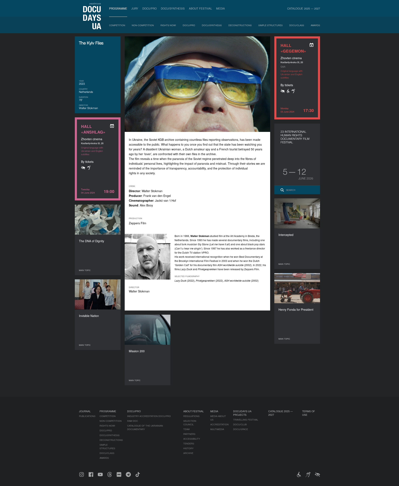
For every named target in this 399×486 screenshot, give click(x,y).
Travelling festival (245, 419)
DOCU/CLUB (240, 424)
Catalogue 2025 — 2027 (303, 8)
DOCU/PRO (149, 8)
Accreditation (219, 424)
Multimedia (217, 429)
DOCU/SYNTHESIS (173, 8)
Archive (188, 453)
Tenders (188, 443)
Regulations (191, 416)
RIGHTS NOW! (168, 25)
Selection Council (189, 422)
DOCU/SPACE (240, 429)
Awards (315, 25)
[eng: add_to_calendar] (311, 44)
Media (220, 8)
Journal (85, 411)
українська (95, 3)
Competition (117, 25)
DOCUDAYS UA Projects (242, 412)
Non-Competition (143, 25)
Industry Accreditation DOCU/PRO (149, 416)
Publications (87, 416)
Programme (118, 8)
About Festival (200, 8)
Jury (134, 8)
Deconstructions (240, 25)
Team (186, 429)
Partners (189, 434)
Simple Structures (270, 25)
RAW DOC (132, 420)
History (188, 448)
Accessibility (191, 438)
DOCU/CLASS (296, 25)
